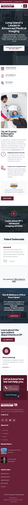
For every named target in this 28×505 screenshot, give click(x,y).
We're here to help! (18, 280)
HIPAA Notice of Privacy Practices (13, 499)
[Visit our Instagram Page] (2, 420)
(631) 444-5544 (7, 1)
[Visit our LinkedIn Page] (14, 420)
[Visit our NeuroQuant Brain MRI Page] (4, 460)
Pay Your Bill (4, 483)
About (5, 436)
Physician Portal (5, 477)
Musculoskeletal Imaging (13, 357)
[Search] (21, 6)
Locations (6, 433)
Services (5, 430)
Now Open (10, 452)
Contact (3, 486)
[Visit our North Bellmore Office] (4, 451)
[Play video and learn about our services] (14, 213)
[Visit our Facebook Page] (6, 420)
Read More (7, 198)
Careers (5, 439)
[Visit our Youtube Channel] (10, 420)
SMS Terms (14, 501)
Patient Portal (19, 1)
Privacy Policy (13, 497)
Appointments (5, 480)
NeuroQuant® (11, 461)
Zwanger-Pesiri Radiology (16, 494)
